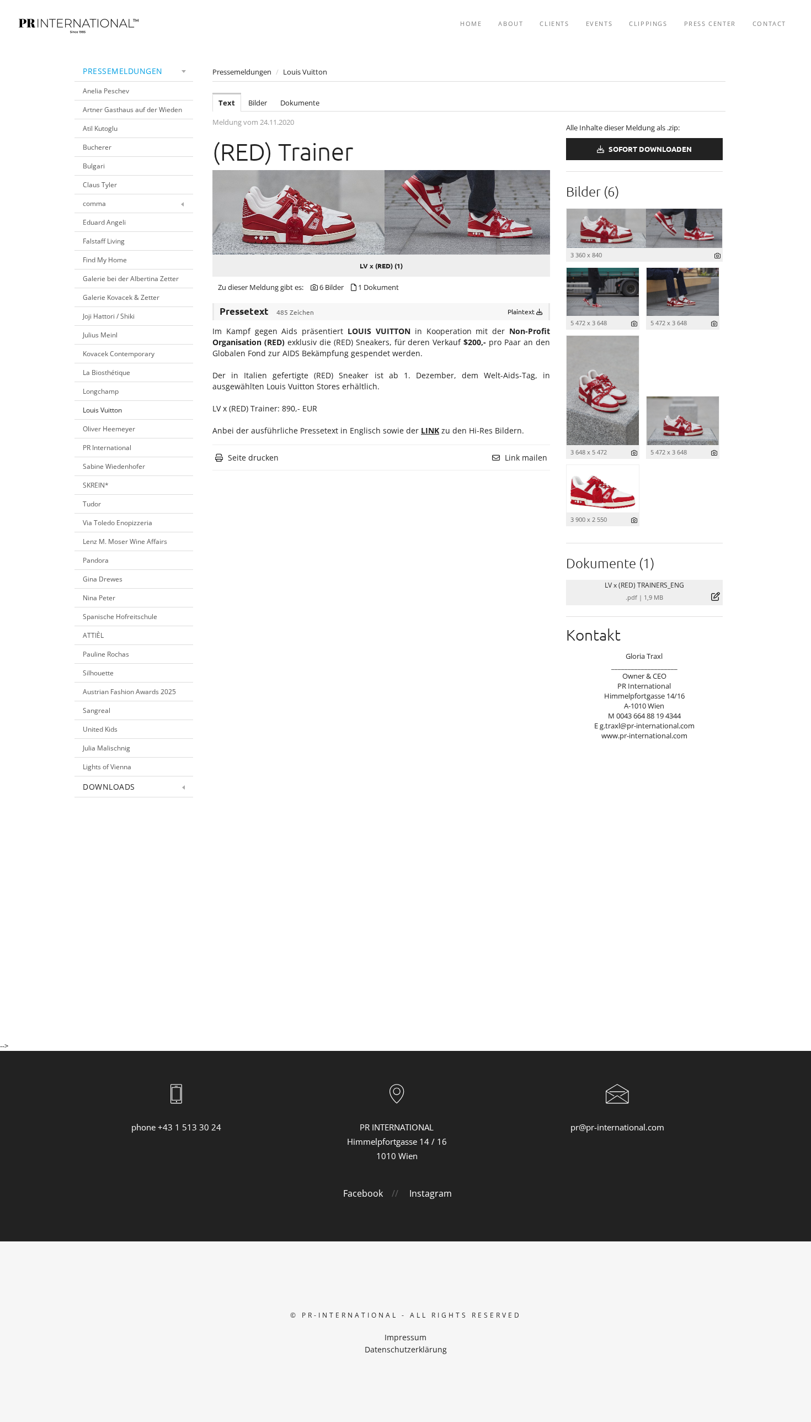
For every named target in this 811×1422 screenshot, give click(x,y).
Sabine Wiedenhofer (114, 466)
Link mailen (526, 457)
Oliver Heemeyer (109, 429)
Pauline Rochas (106, 654)
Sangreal (96, 710)
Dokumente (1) (610, 562)
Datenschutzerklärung (406, 1349)
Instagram (430, 1193)
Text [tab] (226, 103)
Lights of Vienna (107, 766)
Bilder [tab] (257, 103)
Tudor (92, 504)
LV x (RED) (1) (381, 265)
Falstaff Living (104, 241)
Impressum (405, 1337)
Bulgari (94, 166)
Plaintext (522, 311)
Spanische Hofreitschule (120, 616)
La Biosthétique (106, 372)
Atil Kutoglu (100, 128)
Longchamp (101, 391)
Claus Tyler (100, 184)
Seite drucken (253, 457)
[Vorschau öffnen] (381, 212)
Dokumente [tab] (299, 103)
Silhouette (98, 673)
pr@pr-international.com (617, 1127)
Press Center (710, 23)
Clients (554, 23)
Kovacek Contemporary (118, 353)
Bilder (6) (592, 191)
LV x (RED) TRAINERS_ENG (644, 585)
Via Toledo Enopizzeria (117, 522)
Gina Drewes (102, 579)
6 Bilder (331, 287)
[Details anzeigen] (717, 255)
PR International (107, 447)
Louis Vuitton (102, 410)
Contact (769, 23)
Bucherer (97, 147)
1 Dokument (378, 287)
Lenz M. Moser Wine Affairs (125, 541)
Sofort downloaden (649, 149)
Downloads (109, 786)
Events (599, 23)
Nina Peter (99, 597)
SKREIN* (96, 485)
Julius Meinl (100, 335)
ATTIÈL (93, 635)
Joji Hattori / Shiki (109, 316)
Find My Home (105, 260)
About (510, 23)
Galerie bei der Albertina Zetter (131, 278)
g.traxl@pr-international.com (647, 726)
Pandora (96, 560)
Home (471, 23)
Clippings (648, 23)
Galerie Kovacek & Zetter (121, 297)
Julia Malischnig (106, 748)
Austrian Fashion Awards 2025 (129, 691)
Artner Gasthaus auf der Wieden (132, 109)
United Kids (100, 729)
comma (94, 203)
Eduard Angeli (104, 222)
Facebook (363, 1193)
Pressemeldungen (123, 71)
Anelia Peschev (106, 91)
